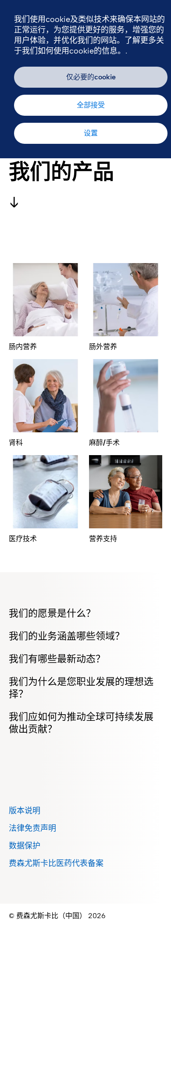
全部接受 (91, 105)
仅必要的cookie (91, 77)
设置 (91, 133)
